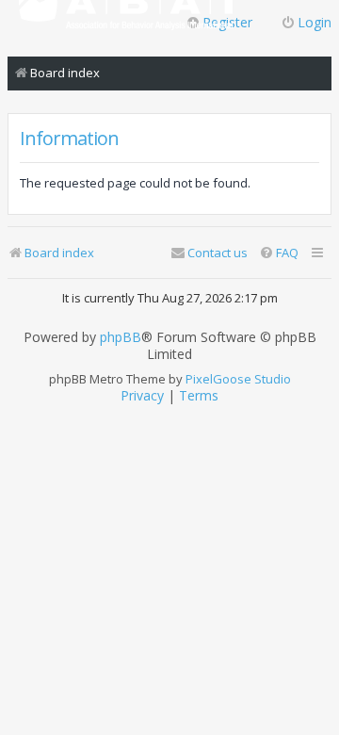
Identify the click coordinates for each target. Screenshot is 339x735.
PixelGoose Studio (238, 378)
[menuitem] (279, 253)
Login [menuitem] (314, 22)
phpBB (120, 337)
